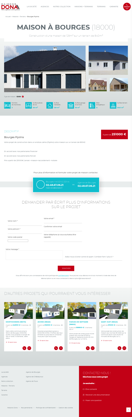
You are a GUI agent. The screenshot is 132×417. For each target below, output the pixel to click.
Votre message (12, 249)
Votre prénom (14, 229)
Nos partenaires (26, 408)
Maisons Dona (12, 408)
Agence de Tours (32, 381)
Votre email (49, 218)
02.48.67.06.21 (54, 185)
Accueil (8, 16)
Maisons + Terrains (84, 6)
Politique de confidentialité (45, 408)
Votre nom (13, 221)
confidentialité (63, 275)
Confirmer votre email (53, 226)
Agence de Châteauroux (34, 376)
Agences (45, 6)
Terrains (101, 6)
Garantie (114, 6)
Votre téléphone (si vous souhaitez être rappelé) (60, 236)
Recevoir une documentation (97, 395)
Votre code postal (15, 237)
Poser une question (93, 400)
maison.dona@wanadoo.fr (54, 188)
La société (32, 6)
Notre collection (61, 6)
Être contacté (91, 389)
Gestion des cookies (66, 408)
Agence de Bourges (33, 372)
